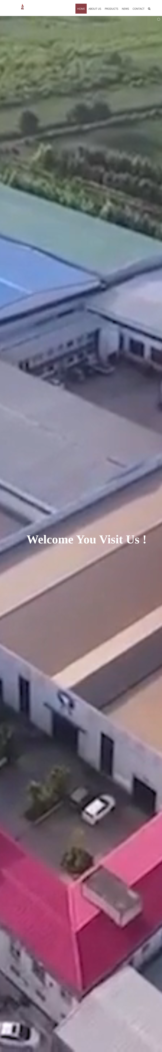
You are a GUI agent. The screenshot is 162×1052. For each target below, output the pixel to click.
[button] (149, 9)
